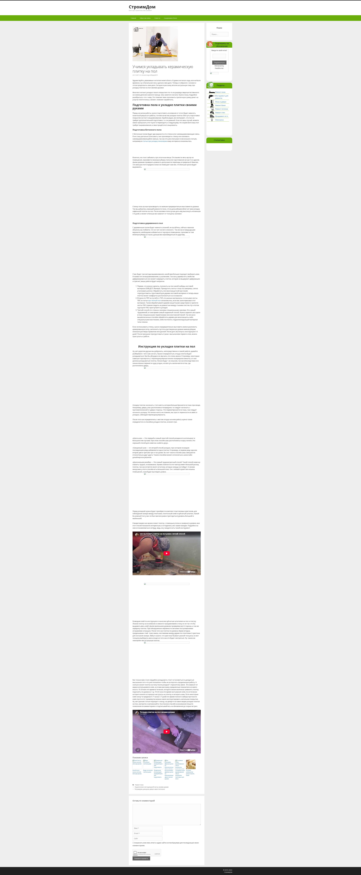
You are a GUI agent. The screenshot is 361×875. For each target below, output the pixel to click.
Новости (157, 18)
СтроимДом (142, 7)
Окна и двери (220, 102)
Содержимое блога (170, 18)
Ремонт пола (139, 785)
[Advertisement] (167, 149)
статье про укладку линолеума (155, 141)
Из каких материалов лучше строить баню (190, 773)
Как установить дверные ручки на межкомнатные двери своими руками (169, 775)
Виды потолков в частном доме (148, 771)
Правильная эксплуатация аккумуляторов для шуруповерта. (158, 774)
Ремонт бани (220, 105)
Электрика (219, 120)
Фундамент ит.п (221, 116)
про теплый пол (154, 300)
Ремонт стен (220, 112)
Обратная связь (145, 18)
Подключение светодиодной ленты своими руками (152, 787)
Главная (133, 18)
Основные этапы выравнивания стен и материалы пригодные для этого (180, 775)
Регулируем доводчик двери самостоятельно (150, 789)
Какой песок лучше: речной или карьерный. (137, 772)
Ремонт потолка (221, 109)
